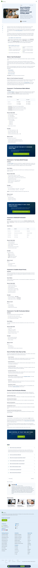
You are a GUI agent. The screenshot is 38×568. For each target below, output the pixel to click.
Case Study (29, 534)
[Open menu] (36, 1)
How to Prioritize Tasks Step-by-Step (14, 52)
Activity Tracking (4, 549)
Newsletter (29, 549)
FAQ (28, 546)
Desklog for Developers (18, 534)
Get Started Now (20, 436)
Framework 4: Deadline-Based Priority (14, 50)
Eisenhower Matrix (11, 91)
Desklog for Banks (17, 540)
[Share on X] (2, 27)
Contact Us (29, 540)
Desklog (29, 561)
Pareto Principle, (10, 163)
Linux (17, 526)
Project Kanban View (5, 540)
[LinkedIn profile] (16, 484)
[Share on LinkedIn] (2, 28)
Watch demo (28, 566)
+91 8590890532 (5, 525)
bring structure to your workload (30, 420)
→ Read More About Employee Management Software (20, 211)
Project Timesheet (4, 543)
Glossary (29, 552)
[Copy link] (2, 32)
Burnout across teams (11, 73)
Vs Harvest (16, 552)
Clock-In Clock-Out (4, 546)
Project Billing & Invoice (5, 537)
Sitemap (29, 550)
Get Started (4, 520)
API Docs (29, 537)
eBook (28, 553)
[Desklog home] (4, 1)
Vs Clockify (16, 546)
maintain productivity (16, 386)
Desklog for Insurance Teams (19, 543)
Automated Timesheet (5, 534)
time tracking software (19, 30)
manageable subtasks (27, 376)
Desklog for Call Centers (18, 537)
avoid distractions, (27, 82)
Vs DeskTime (16, 549)
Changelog (29, 543)
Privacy (3, 560)
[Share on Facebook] (2, 30)
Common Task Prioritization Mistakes (28, 52)
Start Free (22, 566)
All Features (3, 550)
